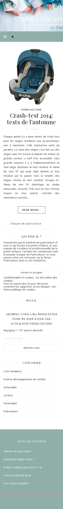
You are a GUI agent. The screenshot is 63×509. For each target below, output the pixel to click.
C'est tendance (13, 371)
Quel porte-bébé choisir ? (19, 459)
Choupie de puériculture (25, 223)
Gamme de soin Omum (17, 451)
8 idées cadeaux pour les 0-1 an (23, 467)
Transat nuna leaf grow (17, 475)
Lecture (8, 395)
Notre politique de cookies (19, 289)
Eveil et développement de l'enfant (25, 379)
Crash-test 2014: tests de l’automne (31, 118)
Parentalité (10, 403)
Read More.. (31, 209)
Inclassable (10, 387)
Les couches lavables (16, 483)
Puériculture (31, 109)
